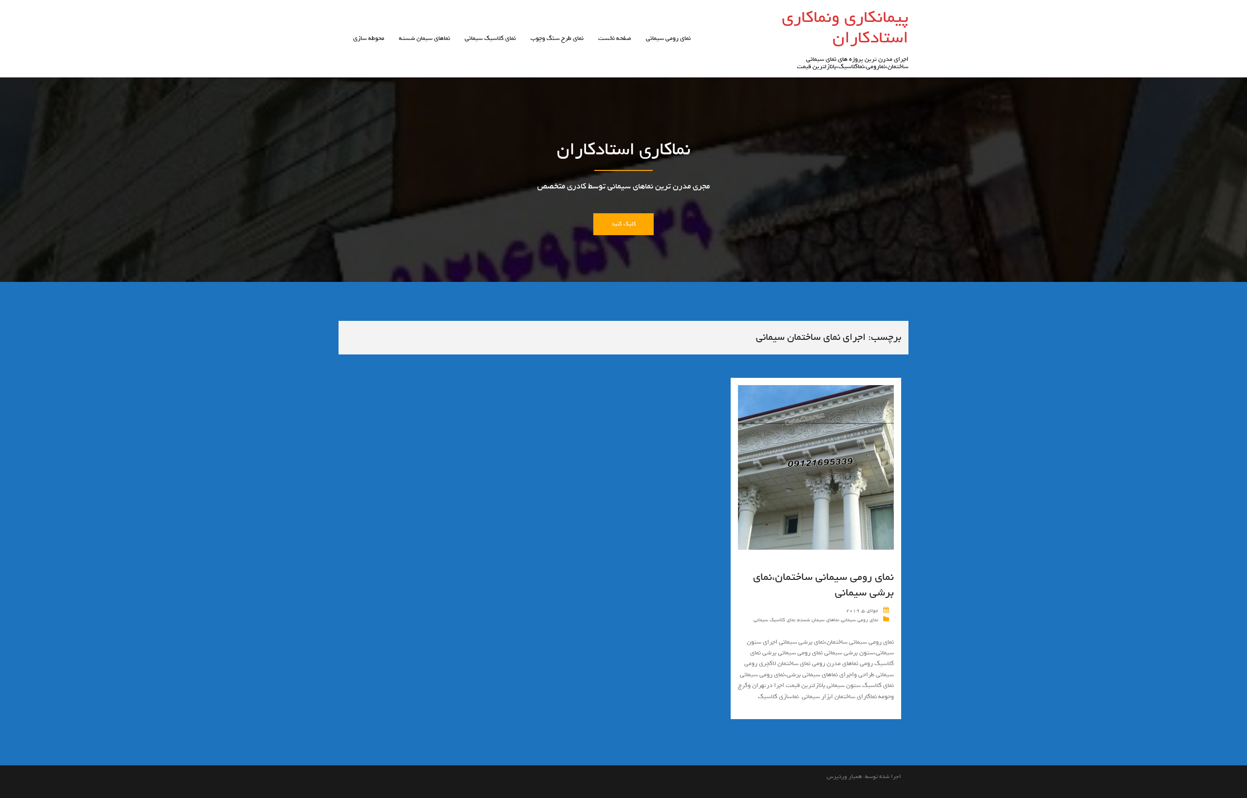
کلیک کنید (623, 224)
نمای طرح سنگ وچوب (557, 38)
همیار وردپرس (844, 776)
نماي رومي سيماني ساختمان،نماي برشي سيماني (823, 584)
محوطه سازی (368, 38)
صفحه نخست (614, 38)
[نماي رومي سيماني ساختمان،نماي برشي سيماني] (816, 469)
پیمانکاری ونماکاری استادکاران (845, 27)
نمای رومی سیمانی (668, 38)
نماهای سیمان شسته (424, 38)
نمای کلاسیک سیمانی (490, 38)
